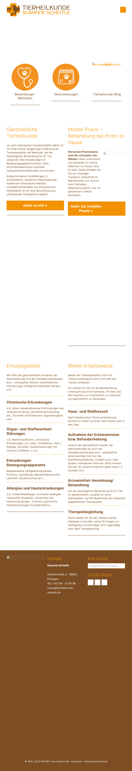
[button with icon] (91, 582)
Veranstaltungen (66, 94)
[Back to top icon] (119, 765)
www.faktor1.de (60, 761)
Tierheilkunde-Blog (107, 94)
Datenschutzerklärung (95, 761)
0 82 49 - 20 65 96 (64, 583)
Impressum (76, 761)
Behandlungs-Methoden (25, 96)
